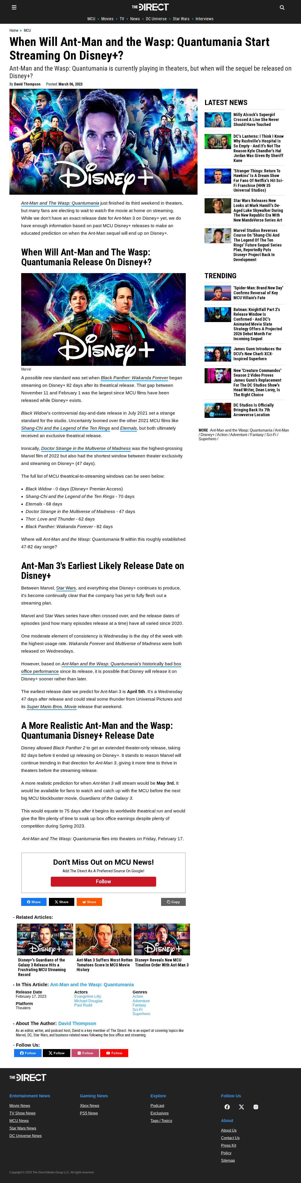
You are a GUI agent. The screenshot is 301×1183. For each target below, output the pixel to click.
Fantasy (139, 1005)
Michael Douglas (88, 1001)
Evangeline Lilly (87, 996)
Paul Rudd (83, 1005)
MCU (91, 18)
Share (36, 902)
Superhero (141, 1014)
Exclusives (159, 1113)
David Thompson (27, 84)
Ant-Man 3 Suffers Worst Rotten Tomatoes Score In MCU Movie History (105, 965)
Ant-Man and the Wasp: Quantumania (92, 984)
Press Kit (228, 1145)
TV (122, 18)
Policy (226, 1153)
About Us (229, 1130)
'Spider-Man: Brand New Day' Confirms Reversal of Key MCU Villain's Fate (258, 293)
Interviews (205, 18)
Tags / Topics (161, 1121)
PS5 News (89, 1113)
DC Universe (156, 18)
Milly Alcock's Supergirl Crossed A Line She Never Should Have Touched (256, 119)
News (135, 18)
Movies (107, 18)
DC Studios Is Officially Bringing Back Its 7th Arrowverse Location (254, 410)
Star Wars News (22, 1128)
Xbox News (89, 1106)
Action (138, 996)
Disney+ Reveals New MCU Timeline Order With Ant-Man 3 (162, 962)
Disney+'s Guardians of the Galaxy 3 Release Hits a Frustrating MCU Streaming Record (42, 967)
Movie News (19, 1106)
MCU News (19, 1121)
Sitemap (228, 1161)
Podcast (157, 1106)
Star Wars (181, 18)
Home (13, 30)
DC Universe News (25, 1136)
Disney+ (207, 435)
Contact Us (230, 1138)
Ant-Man (282, 430)
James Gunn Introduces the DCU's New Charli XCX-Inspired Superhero (257, 354)
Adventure (141, 1001)
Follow (30, 1053)
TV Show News (22, 1113)
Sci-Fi (138, 1010)
